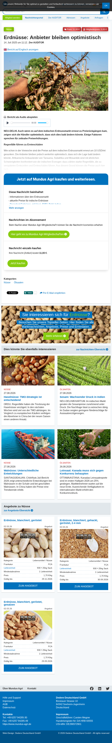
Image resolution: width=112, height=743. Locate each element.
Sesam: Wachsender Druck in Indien (82, 397)
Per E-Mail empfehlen (53, 293)
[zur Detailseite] (28, 543)
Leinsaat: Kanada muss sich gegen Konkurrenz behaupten (82, 472)
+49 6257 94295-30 (17, 717)
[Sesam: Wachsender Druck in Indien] (84, 371)
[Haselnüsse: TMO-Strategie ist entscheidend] (28, 371)
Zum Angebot (28, 585)
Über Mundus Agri (13, 688)
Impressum (8, 701)
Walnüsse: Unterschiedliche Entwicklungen (21, 472)
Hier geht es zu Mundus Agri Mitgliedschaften (37, 234)
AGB (5, 704)
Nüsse (9, 29)
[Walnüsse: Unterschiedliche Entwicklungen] (28, 444)
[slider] (20, 122)
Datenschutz (9, 707)
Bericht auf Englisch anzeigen (22, 49)
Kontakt (31, 688)
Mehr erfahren (54, 336)
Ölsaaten (18, 282)
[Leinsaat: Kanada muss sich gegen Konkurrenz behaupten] (84, 444)
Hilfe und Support (12, 697)
